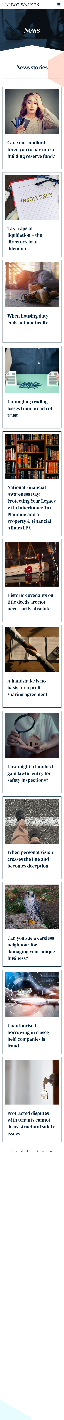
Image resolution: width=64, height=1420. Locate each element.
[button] (59, 4)
